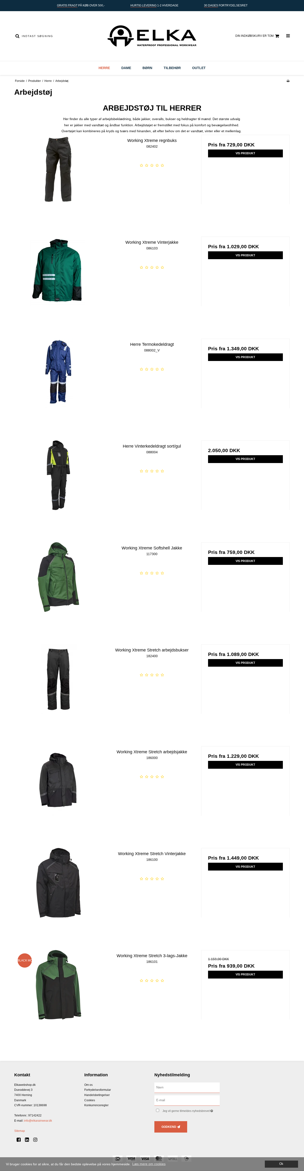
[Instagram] (37, 1139)
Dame (126, 68)
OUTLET (199, 68)
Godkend (169, 1127)
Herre (104, 68)
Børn (147, 68)
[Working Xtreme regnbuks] (58, 179)
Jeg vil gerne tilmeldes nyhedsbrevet (191, 1110)
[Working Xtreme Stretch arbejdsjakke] (58, 790)
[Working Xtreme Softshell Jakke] (58, 586)
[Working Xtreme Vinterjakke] (58, 281)
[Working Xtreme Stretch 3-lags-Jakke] (58, 994)
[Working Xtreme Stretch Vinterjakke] (58, 892)
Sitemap (19, 1131)
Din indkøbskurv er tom (254, 35)
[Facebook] (20, 1139)
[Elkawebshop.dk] (152, 36)
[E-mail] (187, 1100)
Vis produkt (245, 153)
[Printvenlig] (288, 81)
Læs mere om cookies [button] (149, 1164)
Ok (281, 1164)
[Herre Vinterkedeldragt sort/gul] (58, 484)
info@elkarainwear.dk (38, 1120)
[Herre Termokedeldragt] (58, 383)
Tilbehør (172, 68)
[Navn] (187, 1087)
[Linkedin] (28, 1139)
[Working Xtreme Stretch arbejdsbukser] (58, 688)
